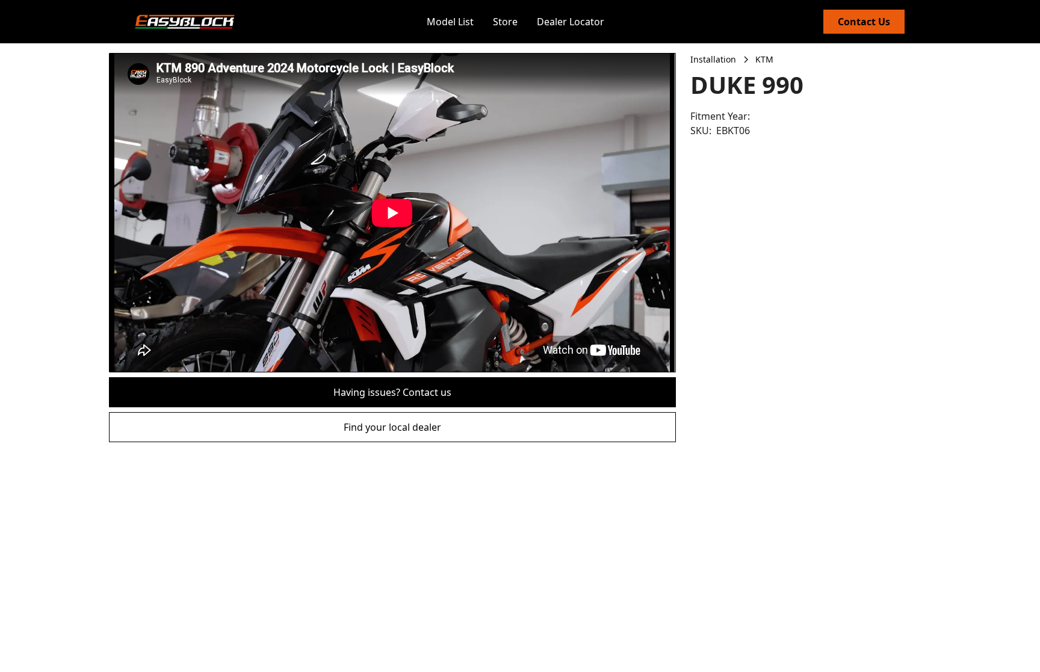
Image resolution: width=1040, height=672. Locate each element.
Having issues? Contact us (392, 392)
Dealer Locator (570, 21)
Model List (450, 21)
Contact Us (864, 21)
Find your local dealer (392, 427)
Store (505, 21)
